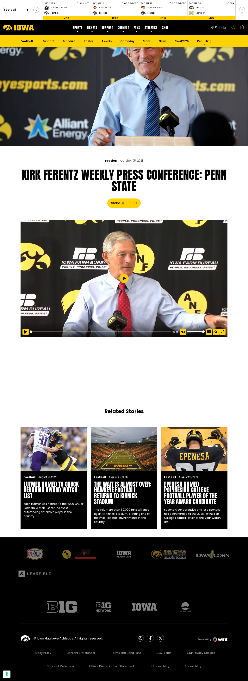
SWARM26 (182, 41)
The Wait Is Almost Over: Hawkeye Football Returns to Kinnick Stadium (122, 493)
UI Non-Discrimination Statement (111, 666)
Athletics (151, 27)
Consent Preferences (81, 653)
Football (111, 161)
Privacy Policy (42, 653)
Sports (77, 27)
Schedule (68, 41)
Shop (165, 27)
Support (107, 27)
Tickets (92, 27)
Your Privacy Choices (201, 653)
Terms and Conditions (126, 653)
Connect (123, 27)
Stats (146, 41)
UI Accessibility (159, 666)
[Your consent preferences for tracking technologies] (6, 674)
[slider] (100, 332)
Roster (88, 41)
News (162, 41)
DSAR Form (164, 653)
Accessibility (193, 666)
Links (67, 17)
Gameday (127, 41)
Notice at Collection (60, 666)
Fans (137, 27)
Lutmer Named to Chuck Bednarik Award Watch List (51, 490)
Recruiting (204, 41)
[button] (36, 10)
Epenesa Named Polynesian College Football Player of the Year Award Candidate (190, 493)
